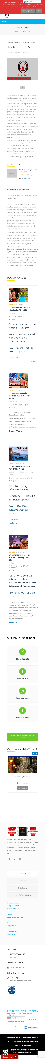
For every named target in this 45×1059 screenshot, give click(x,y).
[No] (42, 8)
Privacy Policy (19, 1022)
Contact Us (10, 1015)
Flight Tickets (22, 659)
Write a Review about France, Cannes (22, 736)
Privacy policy (28, 11)
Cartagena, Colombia (22, 777)
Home (16, 31)
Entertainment (22, 698)
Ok (39, 11)
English (13, 1018)
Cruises (22, 881)
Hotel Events (22, 888)
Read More (32, 361)
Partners (30, 1014)
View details (22, 788)
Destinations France (28, 42)
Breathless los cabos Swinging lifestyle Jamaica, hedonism (14, 905)
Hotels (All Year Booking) (22, 895)
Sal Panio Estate (24, 170)
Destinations (22, 678)
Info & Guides (22, 717)
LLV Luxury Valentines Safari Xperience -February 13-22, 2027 (19, 557)
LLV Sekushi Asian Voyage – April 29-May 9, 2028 (19, 467)
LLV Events (22, 874)
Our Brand (22, 1014)
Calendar (28, 1012)
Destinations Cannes (13, 42)
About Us (14, 1014)
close (15, 1056)
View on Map (26, 179)
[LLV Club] (6, 15)
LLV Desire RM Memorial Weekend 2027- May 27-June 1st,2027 (19, 396)
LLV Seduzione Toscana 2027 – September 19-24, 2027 (19, 308)
